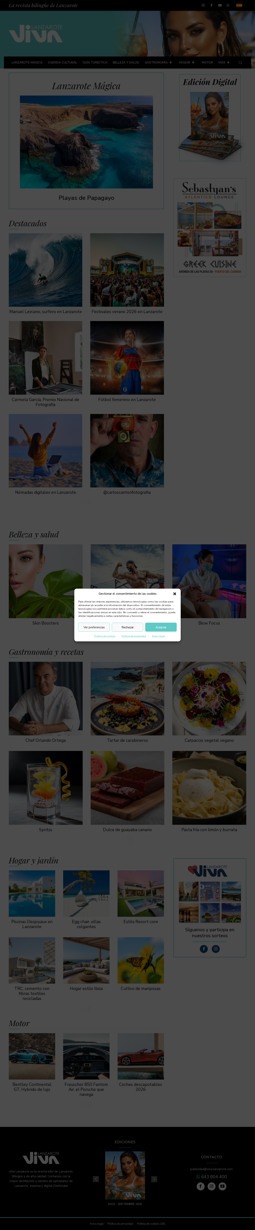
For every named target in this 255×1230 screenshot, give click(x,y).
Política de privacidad (134, 636)
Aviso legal (158, 636)
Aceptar (161, 627)
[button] (175, 594)
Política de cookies (104, 636)
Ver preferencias (94, 627)
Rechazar (128, 627)
